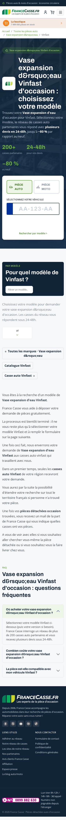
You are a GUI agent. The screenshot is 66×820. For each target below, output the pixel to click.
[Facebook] (5, 724)
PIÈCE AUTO (19, 186)
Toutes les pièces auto (26, 31)
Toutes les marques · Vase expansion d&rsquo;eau (34, 353)
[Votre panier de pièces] (52, 12)
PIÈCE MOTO (46, 186)
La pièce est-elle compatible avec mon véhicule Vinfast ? (28, 670)
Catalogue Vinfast (18, 366)
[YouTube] (21, 724)
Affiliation (7, 764)
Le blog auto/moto (12, 774)
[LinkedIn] (28, 724)
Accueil (6, 31)
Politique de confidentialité (43, 745)
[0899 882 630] (20, 800)
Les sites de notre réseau (15, 748)
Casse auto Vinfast (18, 376)
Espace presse (9, 769)
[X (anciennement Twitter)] (13, 724)
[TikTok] (36, 724)
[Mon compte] (45, 12)
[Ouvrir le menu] (60, 12)
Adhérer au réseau (12, 738)
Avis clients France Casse (15, 759)
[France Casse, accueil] (20, 12)
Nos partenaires (11, 753)
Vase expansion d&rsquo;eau (22, 34)
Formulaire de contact (47, 738)
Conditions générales (46, 752)
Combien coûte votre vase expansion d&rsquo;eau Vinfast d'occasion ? (28, 654)
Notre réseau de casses (14, 743)
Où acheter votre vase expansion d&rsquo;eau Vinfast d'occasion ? (29, 611)
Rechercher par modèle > (33, 233)
